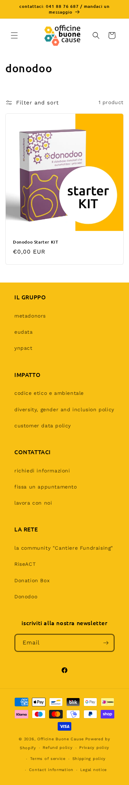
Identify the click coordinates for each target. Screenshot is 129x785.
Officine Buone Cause (60, 739)
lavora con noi (33, 503)
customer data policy (42, 425)
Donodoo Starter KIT (35, 242)
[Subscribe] (106, 643)
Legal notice (93, 769)
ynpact (23, 348)
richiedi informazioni (42, 471)
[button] (14, 35)
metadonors (30, 316)
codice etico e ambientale (49, 393)
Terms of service (48, 758)
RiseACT (24, 564)
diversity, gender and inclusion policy (64, 409)
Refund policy (57, 747)
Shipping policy (89, 758)
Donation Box (31, 580)
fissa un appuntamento (45, 487)
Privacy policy (94, 747)
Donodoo (25, 596)
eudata (23, 332)
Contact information (51, 769)
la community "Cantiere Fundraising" (63, 548)
